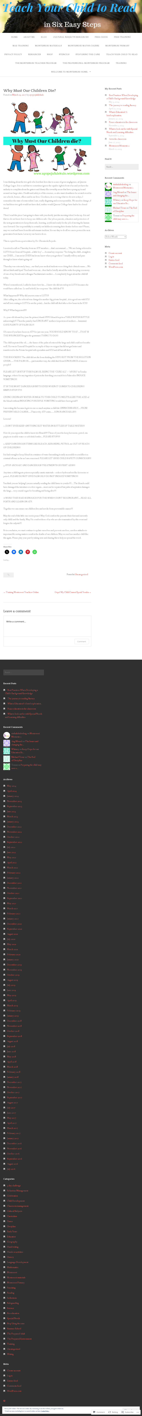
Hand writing (12, 1247)
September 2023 (14, 806)
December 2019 (14, 964)
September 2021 (14, 898)
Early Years (12, 1231)
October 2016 (13, 1153)
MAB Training (21, 46)
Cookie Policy (45, 1411)
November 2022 (14, 832)
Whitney (117, 200)
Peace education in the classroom (123, 122)
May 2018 (11, 1056)
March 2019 (12, 1005)
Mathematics (12, 1267)
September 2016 (14, 1158)
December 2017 (14, 1082)
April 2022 (12, 862)
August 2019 (12, 980)
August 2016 (12, 1164)
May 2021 (11, 903)
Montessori (12, 1272)
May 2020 (11, 944)
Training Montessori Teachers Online (22, 592)
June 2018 (11, 1051)
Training (121, 63)
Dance (10, 1221)
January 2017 (13, 1138)
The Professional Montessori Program (86, 63)
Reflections (12, 1298)
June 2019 (11, 990)
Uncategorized (81, 574)
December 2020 (14, 923)
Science (10, 1308)
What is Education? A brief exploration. (24, 703)
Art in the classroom (117, 139)
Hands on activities (15, 1252)
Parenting (11, 1287)
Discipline (11, 1226)
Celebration (12, 1195)
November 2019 (14, 969)
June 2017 (11, 1112)
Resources (34, 54)
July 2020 (11, 939)
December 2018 (14, 1021)
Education (11, 1236)
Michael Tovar (119, 208)
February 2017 (13, 1133)
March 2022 (12, 867)
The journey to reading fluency (122, 105)
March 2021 (12, 908)
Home (14, 37)
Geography (12, 1241)
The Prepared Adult (16, 1333)
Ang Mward (118, 192)
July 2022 (11, 847)
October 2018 (13, 1031)
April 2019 (12, 1000)
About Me (29, 37)
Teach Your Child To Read (122, 54)
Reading (10, 1292)
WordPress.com (116, 267)
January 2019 (13, 1015)
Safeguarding (13, 1303)
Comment (81, 641)
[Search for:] (122, 167)
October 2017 (13, 1092)
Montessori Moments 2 (119, 145)
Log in (111, 256)
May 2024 (11, 786)
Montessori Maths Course (83, 46)
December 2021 (14, 883)
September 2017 (14, 1097)
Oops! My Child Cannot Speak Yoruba (72, 592)
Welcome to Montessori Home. (69, 72)
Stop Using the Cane (88, 54)
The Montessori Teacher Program (35, 63)
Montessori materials (48, 46)
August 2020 (12, 934)
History (10, 1257)
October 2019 (13, 975)
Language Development (17, 1262)
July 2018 (11, 1046)
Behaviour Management (17, 1190)
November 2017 (14, 1087)
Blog (44, 37)
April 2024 (12, 791)
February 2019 (13, 1010)
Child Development (16, 1201)
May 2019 (11, 995)
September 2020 (14, 929)
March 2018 (12, 1066)
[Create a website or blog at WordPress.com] (4, 1401)
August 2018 (12, 1041)
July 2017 (11, 1107)
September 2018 (14, 1036)
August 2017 (12, 1102)
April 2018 (12, 1061)
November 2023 (14, 801)
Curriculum (12, 1216)
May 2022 (11, 857)
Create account (115, 253)
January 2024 (13, 796)
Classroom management (17, 1206)
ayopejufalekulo (36, 94)
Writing (10, 1354)
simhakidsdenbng (120, 184)
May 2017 (11, 1118)
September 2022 (14, 842)
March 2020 (12, 949)
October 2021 (13, 893)
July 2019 (11, 985)
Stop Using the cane (16, 1323)
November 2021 (14, 888)
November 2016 (14, 1148)
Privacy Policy (13, 54)
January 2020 (13, 959)
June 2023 (11, 811)
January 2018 (13, 1077)
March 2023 (12, 816)
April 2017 (12, 1123)
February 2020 (13, 954)
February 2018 (13, 1072)
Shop (50, 54)
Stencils (64, 54)
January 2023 (13, 821)
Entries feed (114, 260)
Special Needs (13, 1318)
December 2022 (14, 826)
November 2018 (14, 1026)
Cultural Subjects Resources (70, 37)
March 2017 (12, 1128)
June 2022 (11, 852)
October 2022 (13, 837)
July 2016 (11, 1169)
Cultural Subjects (14, 1211)
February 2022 (13, 872)
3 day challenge (14, 1185)
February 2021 (13, 913)
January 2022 (13, 877)
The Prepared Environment (19, 1338)
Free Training (122, 37)
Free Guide (101, 37)
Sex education (13, 1313)
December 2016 (14, 1143)
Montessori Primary (117, 46)
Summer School (14, 1328)
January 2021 (13, 918)
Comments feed (116, 263)
